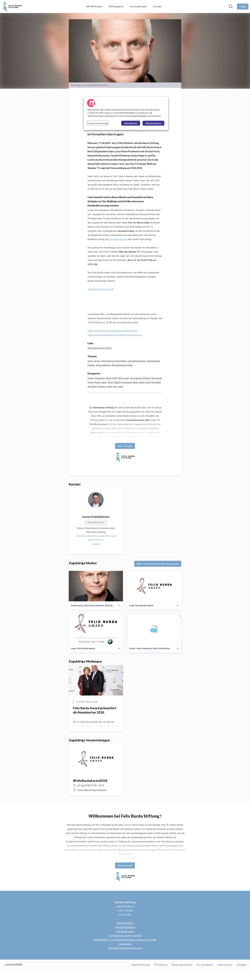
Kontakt (157, 6)
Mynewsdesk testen (181, 964)
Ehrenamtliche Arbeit (122, 365)
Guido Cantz (145, 382)
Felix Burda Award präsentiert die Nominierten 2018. (94, 710)
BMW (115, 378)
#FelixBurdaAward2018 (90, 780)
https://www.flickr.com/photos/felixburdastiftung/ (113, 330)
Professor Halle (105, 386)
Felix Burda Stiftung (140, 378)
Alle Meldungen (94, 6)
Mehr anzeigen (125, 445)
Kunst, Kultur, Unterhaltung (101, 360)
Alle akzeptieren (153, 123)
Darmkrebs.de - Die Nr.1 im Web (125, 935)
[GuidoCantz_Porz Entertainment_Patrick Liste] (96, 586)
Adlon (104, 382)
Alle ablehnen (130, 123)
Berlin (109, 378)
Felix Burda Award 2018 (100, 347)
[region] (126, 113)
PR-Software (160, 964)
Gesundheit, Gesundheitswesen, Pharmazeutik (137, 360)
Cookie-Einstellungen (98, 123)
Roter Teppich (114, 382)
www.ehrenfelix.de (118, 239)
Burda (97, 382)
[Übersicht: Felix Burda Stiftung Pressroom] (12, 6)
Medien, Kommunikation (99, 365)
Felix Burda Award (125, 931)
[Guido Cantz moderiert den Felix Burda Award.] (154, 629)
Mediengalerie (116, 6)
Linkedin (96, 544)
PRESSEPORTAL (125, 923)
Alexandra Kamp (130, 382)
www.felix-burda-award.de (100, 289)
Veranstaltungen (138, 6)
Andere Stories (224, 964)
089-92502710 (95, 539)
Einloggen (242, 964)
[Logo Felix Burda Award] (154, 586)
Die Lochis (118, 386)
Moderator (100, 378)
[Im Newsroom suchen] (231, 6)
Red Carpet (123, 378)
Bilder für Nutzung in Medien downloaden (157, 563)
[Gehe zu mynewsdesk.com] (13, 965)
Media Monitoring (140, 964)
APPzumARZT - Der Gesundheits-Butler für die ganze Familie (125, 939)
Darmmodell (125, 943)
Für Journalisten (204, 964)
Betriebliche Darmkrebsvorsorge (125, 948)
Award (91, 378)
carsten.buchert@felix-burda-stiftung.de (96, 535)
